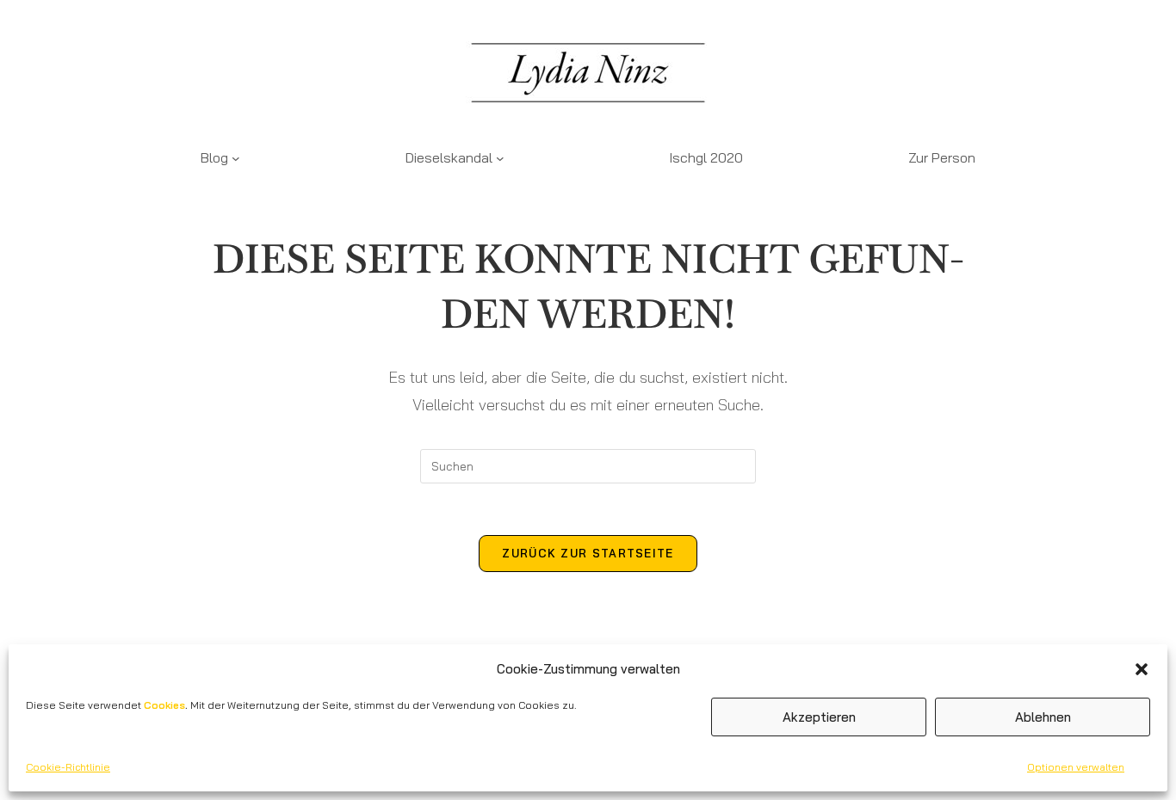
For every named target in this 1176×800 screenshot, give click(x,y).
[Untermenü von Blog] (236, 158)
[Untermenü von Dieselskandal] (500, 158)
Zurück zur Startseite (587, 553)
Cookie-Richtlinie (68, 766)
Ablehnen (1043, 717)
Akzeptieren (819, 717)
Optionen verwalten (1075, 766)
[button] (1141, 669)
